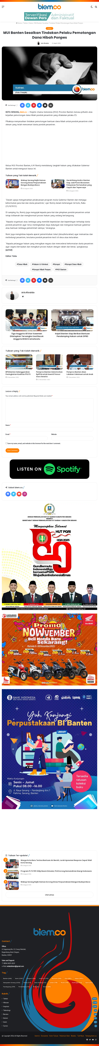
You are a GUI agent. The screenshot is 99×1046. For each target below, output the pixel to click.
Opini (89, 982)
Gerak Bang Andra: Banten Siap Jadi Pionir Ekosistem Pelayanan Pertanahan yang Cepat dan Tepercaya (79, 184)
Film (68, 978)
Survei (5, 1026)
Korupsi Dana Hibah (73, 264)
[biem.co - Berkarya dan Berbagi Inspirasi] (49, 7)
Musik (64, 982)
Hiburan (6, 1002)
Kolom (5, 1018)
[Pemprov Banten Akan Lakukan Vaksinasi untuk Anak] (80, 362)
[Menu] (3, 7)
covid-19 (43, 978)
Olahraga (77, 982)
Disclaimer (44, 1036)
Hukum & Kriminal (40, 264)
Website (54, 434)
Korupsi (57, 264)
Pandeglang (9, 987)
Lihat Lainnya (49, 895)
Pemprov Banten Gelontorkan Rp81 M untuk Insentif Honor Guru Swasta (49, 374)
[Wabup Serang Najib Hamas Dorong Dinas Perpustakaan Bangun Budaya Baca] (12, 183)
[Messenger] (39, 105)
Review (5, 1014)
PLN (36, 987)
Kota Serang (40, 982)
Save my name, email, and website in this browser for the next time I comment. (33, 443)
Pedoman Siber (65, 1036)
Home (19, 23)
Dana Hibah (22, 264)
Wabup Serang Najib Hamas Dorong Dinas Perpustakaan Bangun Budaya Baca (33, 182)
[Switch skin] (92, 7)
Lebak (53, 982)
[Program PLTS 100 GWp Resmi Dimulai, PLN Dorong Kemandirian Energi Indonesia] (12, 874)
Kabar (31, 23)
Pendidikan (24, 987)
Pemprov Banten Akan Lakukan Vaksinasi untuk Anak (80, 373)
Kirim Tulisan (53, 1036)
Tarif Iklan (80, 1036)
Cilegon (31, 978)
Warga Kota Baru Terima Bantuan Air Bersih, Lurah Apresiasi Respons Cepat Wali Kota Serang (56, 861)
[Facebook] (22, 105)
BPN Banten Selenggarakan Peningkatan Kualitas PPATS (18, 373)
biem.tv (37, 1036)
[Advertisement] (49, 146)
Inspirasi (6, 1006)
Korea (27, 982)
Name (8, 425)
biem (19, 978)
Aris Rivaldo (45, 43)
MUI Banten (61, 269)
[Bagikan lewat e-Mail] (45, 105)
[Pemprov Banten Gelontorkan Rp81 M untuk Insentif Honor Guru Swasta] (49, 362)
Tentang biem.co (91, 1036)
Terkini (25, 23)
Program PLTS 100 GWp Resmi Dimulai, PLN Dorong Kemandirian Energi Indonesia (56, 871)
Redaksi (73, 1036)
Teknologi (6, 1010)
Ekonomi (56, 978)
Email (8, 434)
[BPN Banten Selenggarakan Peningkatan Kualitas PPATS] (19, 362)
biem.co (23, 112)
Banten (7, 978)
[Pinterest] (33, 105)
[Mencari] (96, 7)
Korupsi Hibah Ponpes (42, 269)
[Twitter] (28, 105)
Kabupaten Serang (11, 982)
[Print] (50, 105)
